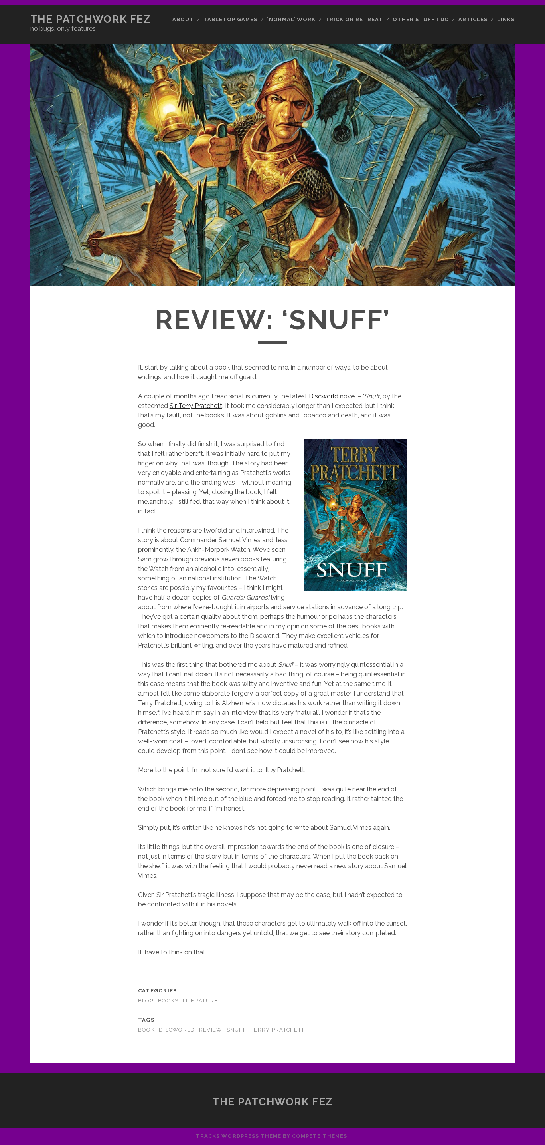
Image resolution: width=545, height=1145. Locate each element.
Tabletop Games (230, 19)
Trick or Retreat (354, 19)
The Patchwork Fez (90, 19)
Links (506, 19)
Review (211, 1030)
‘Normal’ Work (291, 19)
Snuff (237, 1030)
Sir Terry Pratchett (196, 405)
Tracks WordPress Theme (238, 1136)
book (146, 1030)
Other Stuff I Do (421, 19)
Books (168, 1001)
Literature (200, 1001)
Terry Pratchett (277, 1030)
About (183, 19)
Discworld (323, 396)
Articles (473, 19)
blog (146, 1001)
